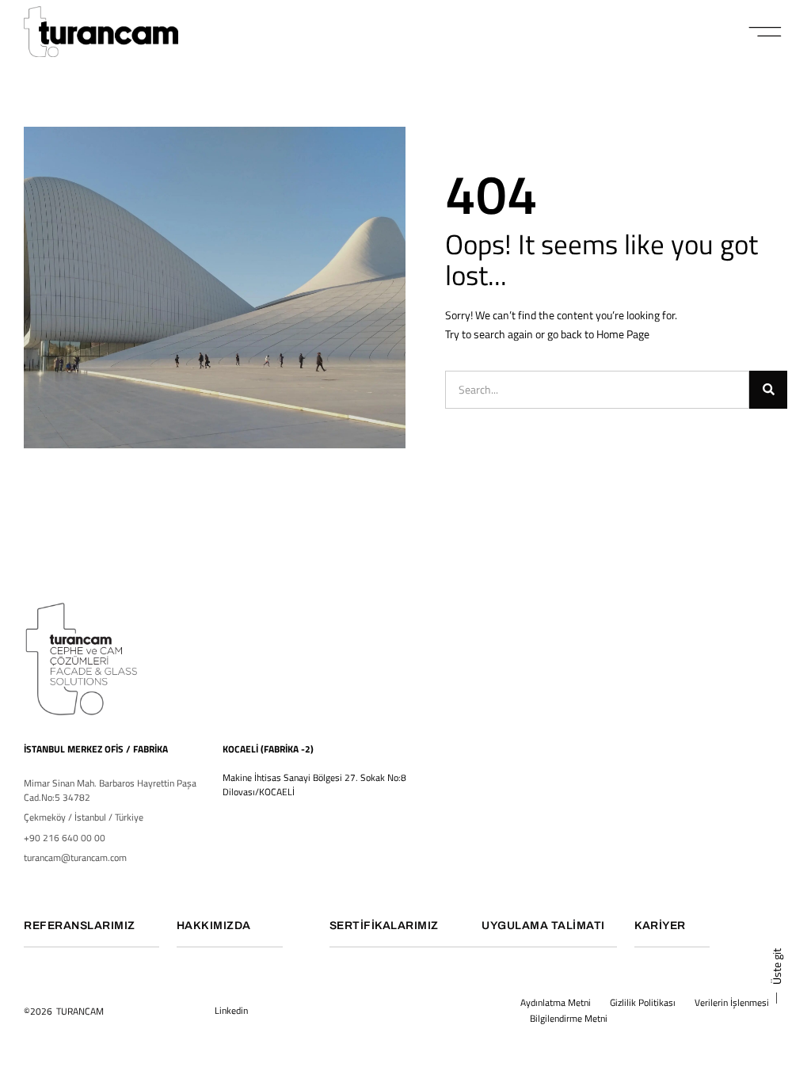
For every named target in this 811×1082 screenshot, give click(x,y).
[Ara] (768, 390)
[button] (765, 32)
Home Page (622, 334)
